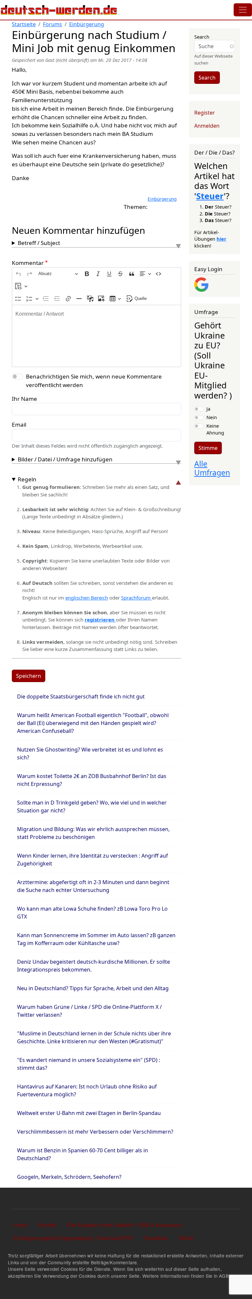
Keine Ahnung (215, 429)
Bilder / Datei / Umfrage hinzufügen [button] (65, 459)
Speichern (28, 675)
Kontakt (47, 1225)
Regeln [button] (27, 479)
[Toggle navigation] (243, 9)
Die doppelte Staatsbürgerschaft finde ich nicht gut (81, 696)
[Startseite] (59, 10)
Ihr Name (24, 398)
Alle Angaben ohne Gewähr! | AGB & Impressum (124, 1225)
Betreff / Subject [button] (39, 243)
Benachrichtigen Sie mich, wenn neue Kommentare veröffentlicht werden (94, 381)
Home (20, 1225)
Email (19, 424)
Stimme (208, 448)
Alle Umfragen (212, 468)
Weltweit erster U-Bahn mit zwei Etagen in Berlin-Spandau (89, 1113)
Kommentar (28, 263)
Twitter (186, 1238)
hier (221, 238)
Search (201, 36)
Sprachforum (136, 597)
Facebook (156, 1238)
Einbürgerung (86, 24)
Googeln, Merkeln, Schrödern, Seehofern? (69, 1176)
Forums (52, 24)
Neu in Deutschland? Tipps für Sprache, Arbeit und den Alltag (93, 988)
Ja (208, 408)
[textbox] (96, 336)
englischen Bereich (86, 597)
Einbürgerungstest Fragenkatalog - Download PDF (73, 1238)
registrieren (100, 619)
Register (204, 112)
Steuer (210, 195)
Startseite (24, 24)
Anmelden (207, 125)
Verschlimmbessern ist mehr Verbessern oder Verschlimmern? (95, 1131)
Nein (211, 417)
